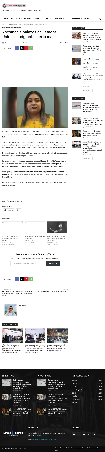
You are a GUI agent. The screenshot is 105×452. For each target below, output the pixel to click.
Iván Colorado (11, 42)
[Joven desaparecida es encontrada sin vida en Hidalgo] (12, 227)
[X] (22, 48)
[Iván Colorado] (3, 43)
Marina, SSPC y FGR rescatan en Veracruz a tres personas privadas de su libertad (92, 133)
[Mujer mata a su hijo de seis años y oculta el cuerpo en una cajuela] (57, 227)
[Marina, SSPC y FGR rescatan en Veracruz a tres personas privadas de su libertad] (76, 133)
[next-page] (7, 357)
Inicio (3, 24)
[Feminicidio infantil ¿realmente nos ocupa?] (35, 227)
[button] (100, 18)
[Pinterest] (26, 48)
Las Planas (18, 27)
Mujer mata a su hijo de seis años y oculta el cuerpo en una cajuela (56, 238)
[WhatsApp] (31, 48)
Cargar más (86, 90)
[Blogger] (74, 434)
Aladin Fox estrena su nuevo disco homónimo (52, 291)
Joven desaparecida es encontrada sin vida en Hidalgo (10, 238)
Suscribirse (53, 263)
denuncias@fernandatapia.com (45, 440)
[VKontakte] (94, 434)
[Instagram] (19, 309)
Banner (9, 24)
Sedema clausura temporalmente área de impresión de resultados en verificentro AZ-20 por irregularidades (91, 107)
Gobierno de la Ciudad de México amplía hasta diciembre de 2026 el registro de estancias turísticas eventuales (22, 398)
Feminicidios (11, 27)
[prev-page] (3, 357)
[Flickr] (84, 434)
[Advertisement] (35, 67)
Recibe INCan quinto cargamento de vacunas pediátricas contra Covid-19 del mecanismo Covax (17, 294)
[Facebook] (17, 48)
